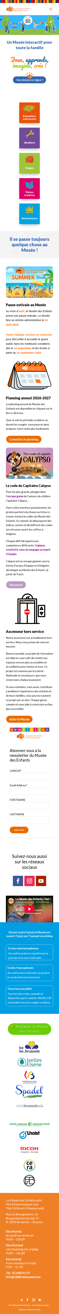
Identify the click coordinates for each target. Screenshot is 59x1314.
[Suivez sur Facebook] (18, 881)
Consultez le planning (23, 439)
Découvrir (16, 585)
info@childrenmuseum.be (23, 1277)
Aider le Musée (19, 719)
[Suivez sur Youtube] (41, 881)
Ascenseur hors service (25, 631)
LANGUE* (16, 770)
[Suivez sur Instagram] (29, 881)
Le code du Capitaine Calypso (28, 486)
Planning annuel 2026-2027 (28, 398)
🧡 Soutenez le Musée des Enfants (29, 1029)
